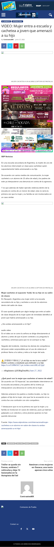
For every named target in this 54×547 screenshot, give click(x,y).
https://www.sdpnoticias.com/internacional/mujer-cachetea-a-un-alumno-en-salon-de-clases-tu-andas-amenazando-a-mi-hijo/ (25, 425)
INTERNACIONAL (17, 21)
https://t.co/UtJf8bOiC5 (11, 365)
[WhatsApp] (22, 46)
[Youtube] (33, 529)
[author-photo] (27, 487)
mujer (27, 443)
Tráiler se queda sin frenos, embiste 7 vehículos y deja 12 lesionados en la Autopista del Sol (11, 470)
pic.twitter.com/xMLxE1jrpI (32, 365)
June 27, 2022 (36, 371)
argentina (11, 443)
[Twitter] (10, 46)
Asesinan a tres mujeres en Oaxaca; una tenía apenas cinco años (41, 467)
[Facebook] (4, 46)
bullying (20, 443)
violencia (34, 443)
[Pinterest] (16, 46)
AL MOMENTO (6, 21)
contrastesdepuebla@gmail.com (32, 524)
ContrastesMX (8, 39)
